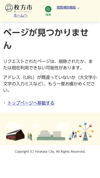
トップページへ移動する (30, 103)
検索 (48, 14)
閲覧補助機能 (66, 7)
